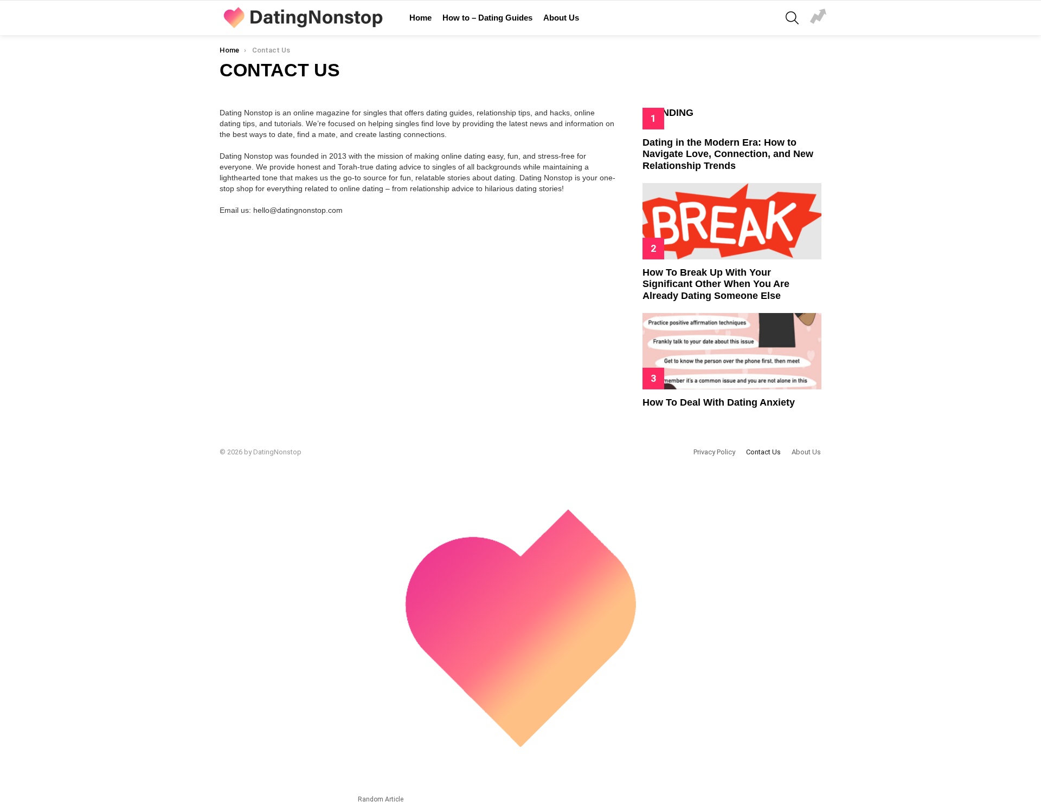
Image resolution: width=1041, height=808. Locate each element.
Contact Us (763, 452)
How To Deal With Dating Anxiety (718, 402)
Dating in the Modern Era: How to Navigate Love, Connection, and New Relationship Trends (727, 154)
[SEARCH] (792, 18)
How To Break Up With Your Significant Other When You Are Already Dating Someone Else (715, 284)
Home (420, 17)
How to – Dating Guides (487, 17)
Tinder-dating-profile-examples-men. (818, 18)
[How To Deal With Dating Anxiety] (731, 351)
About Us (561, 17)
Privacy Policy (714, 452)
